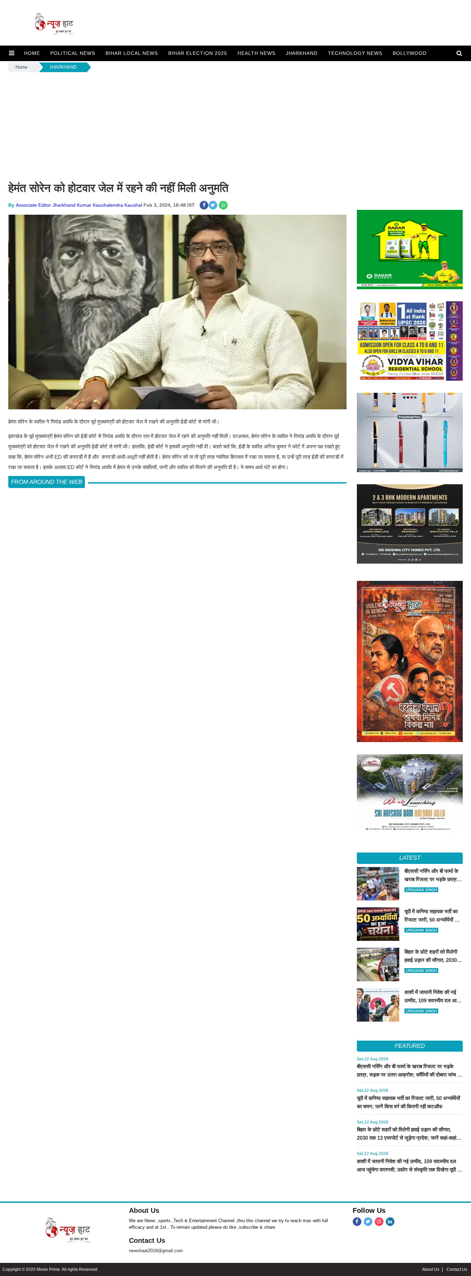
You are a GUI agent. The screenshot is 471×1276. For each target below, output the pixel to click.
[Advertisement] (235, 125)
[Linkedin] (390, 1221)
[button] (11, 53)
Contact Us (147, 1240)
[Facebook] (357, 1221)
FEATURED (410, 1046)
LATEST (409, 858)
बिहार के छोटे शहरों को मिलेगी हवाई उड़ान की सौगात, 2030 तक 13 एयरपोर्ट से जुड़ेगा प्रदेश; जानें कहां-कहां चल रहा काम (406, 1138)
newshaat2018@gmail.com (156, 1250)
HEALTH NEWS (256, 53)
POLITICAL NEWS (72, 53)
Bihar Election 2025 (197, 53)
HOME (32, 53)
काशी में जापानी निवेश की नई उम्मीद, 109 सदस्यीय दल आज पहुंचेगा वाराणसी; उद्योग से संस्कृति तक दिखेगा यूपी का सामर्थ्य (409, 1169)
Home (21, 67)
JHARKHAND (302, 53)
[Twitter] (368, 1221)
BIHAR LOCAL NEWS (132, 53)
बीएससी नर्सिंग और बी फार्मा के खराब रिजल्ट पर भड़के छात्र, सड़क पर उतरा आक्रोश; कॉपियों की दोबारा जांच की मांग (409, 1074)
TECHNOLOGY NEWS (355, 53)
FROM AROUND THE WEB (46, 482)
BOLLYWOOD (410, 53)
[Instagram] (379, 1221)
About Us (144, 1210)
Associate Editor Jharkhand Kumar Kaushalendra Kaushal (79, 205)
